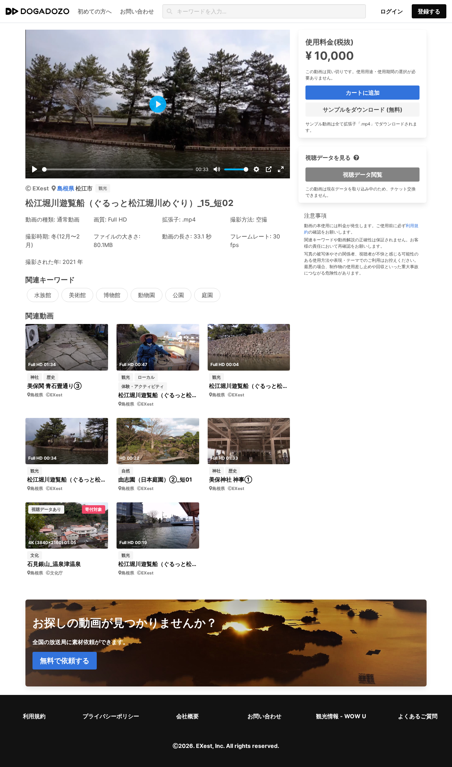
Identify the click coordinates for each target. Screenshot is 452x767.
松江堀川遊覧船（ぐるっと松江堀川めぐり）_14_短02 (66, 479)
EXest (40, 188)
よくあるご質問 (418, 716)
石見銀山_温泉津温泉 (54, 563)
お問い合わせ (264, 716)
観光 (103, 188)
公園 (178, 295)
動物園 (146, 295)
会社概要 (187, 716)
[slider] (117, 169)
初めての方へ (95, 11)
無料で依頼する (64, 660)
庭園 (207, 295)
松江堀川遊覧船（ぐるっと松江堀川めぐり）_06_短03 (157, 563)
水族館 (42, 295)
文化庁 (56, 573)
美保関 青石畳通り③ (54, 385)
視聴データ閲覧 (362, 174)
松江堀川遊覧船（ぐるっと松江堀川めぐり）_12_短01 (248, 385)
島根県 (66, 188)
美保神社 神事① (230, 479)
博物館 (111, 295)
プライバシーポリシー (111, 716)
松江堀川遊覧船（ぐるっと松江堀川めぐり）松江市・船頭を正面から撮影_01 (157, 395)
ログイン (391, 11)
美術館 (77, 295)
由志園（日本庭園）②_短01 (155, 479)
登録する (429, 11)
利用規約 (34, 716)
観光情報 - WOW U (341, 716)
